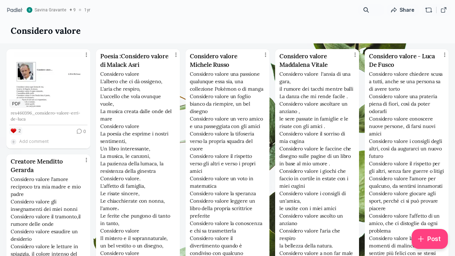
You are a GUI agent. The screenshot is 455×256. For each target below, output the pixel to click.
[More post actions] (86, 54)
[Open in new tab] (444, 10)
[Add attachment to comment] (13, 141)
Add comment (34, 141)
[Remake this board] (429, 10)
